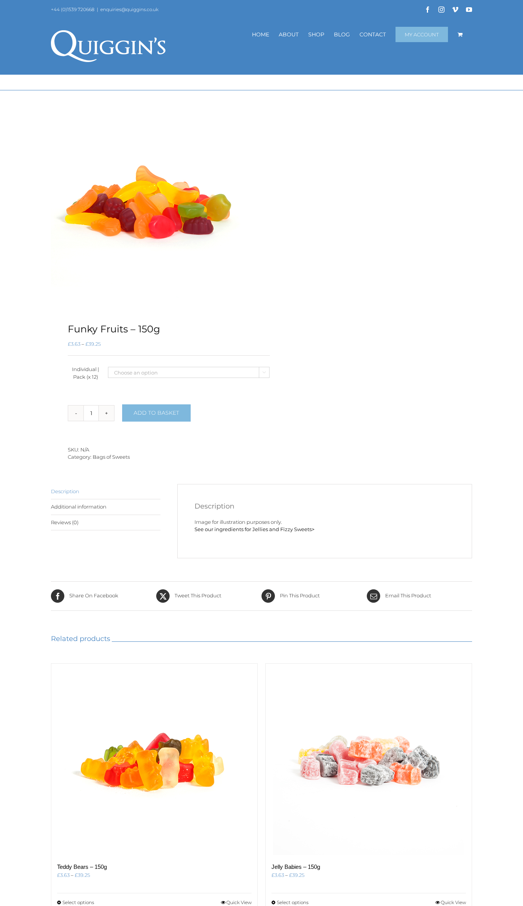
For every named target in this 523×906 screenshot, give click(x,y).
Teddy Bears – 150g (82, 866)
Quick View (239, 902)
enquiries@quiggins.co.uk (129, 9)
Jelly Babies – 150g (295, 866)
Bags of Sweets (111, 457)
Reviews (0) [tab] (64, 522)
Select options (78, 902)
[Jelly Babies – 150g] (369, 759)
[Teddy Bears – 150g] (154, 759)
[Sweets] (152, 207)
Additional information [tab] (78, 507)
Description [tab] (65, 491)
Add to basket (156, 412)
